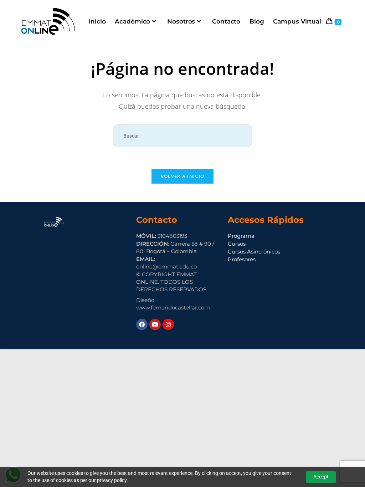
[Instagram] (168, 324)
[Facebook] (142, 324)
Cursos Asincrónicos (254, 251)
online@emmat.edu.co (166, 266)
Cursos (237, 243)
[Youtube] (155, 324)
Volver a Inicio (183, 176)
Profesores (242, 259)
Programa (241, 235)
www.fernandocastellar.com (173, 307)
